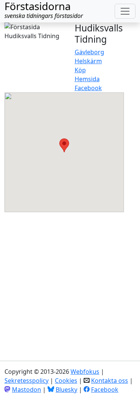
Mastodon (26, 389)
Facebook (88, 88)
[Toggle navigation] (125, 11)
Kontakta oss (109, 380)
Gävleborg (89, 52)
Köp (80, 70)
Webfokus (85, 371)
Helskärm (88, 61)
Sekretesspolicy (26, 380)
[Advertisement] (70, 282)
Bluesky (66, 389)
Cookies (66, 380)
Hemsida (87, 79)
